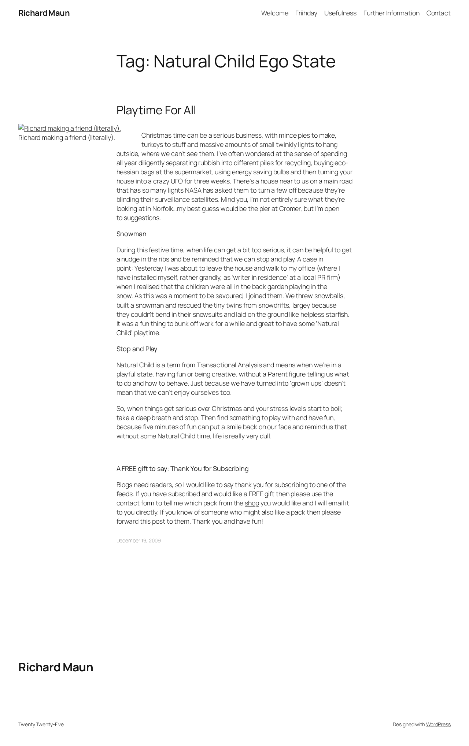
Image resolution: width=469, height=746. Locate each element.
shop (252, 502)
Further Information (391, 12)
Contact (438, 12)
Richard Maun (44, 12)
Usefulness (340, 12)
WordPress (438, 724)
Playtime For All (156, 110)
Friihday (306, 12)
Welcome (274, 12)
